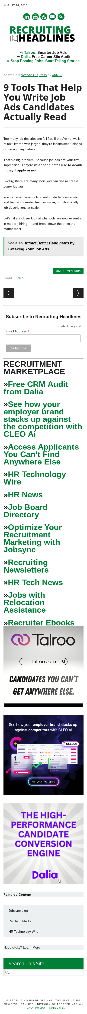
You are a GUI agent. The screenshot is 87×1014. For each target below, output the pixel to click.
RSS (43, 16)
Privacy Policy (34, 1007)
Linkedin (26, 16)
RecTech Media (20, 921)
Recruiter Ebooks (41, 622)
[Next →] (78, 293)
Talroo (29, 53)
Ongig (60, 271)
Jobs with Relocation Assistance (24, 602)
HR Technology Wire (34, 478)
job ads (21, 278)
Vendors (74, 271)
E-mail (52, 17)
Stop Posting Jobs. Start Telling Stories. (46, 61)
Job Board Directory (25, 510)
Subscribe (57, 1007)
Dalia (25, 57)
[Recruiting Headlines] (43, 41)
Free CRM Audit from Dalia (35, 387)
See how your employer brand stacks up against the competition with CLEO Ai (42, 418)
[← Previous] (8, 293)
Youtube (35, 16)
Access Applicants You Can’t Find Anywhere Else (41, 454)
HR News (25, 494)
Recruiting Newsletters (26, 566)
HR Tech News (35, 582)
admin (57, 75)
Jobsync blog (18, 910)
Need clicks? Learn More (21, 947)
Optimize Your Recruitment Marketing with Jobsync (32, 538)
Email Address (17, 331)
